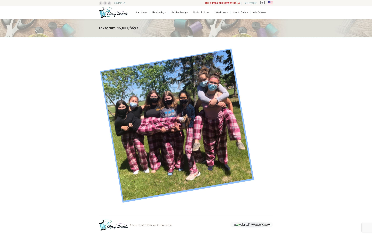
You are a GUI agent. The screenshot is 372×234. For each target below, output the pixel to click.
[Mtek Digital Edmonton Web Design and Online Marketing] (251, 227)
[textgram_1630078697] (186, 126)
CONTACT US (119, 3)
